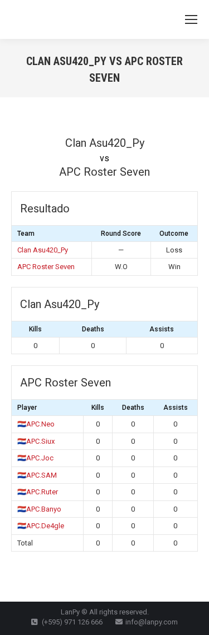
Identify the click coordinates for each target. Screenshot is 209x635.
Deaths (93, 329)
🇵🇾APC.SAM (37, 475)
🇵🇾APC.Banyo (39, 509)
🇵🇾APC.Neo (36, 424)
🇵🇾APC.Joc (35, 458)
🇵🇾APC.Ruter (37, 492)
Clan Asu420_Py (42, 250)
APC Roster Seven (46, 266)
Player (27, 407)
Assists (161, 329)
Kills (35, 329)
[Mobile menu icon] (191, 19)
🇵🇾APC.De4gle (40, 526)
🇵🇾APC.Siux (36, 441)
